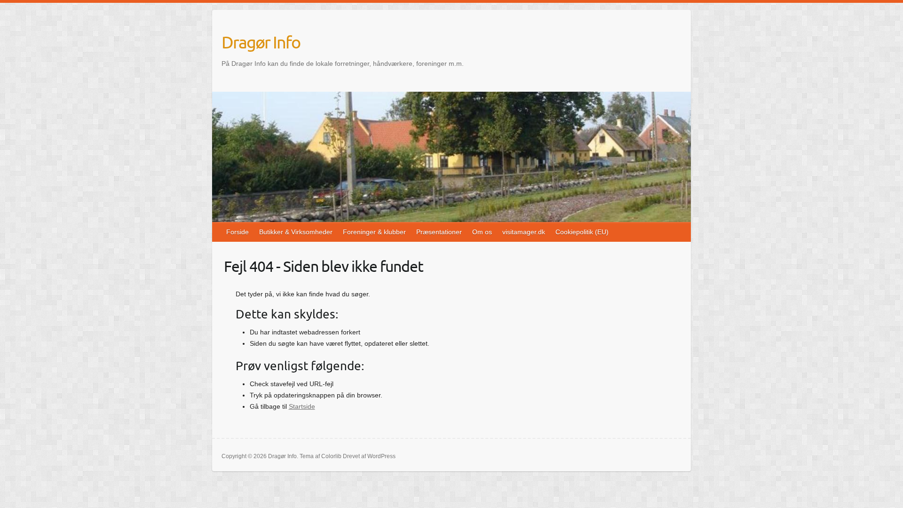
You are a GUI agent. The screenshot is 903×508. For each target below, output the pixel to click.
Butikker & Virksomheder (296, 232)
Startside (302, 406)
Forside (237, 232)
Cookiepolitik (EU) (582, 232)
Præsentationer (439, 232)
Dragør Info (261, 42)
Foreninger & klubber (374, 232)
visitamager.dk (523, 232)
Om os (482, 232)
